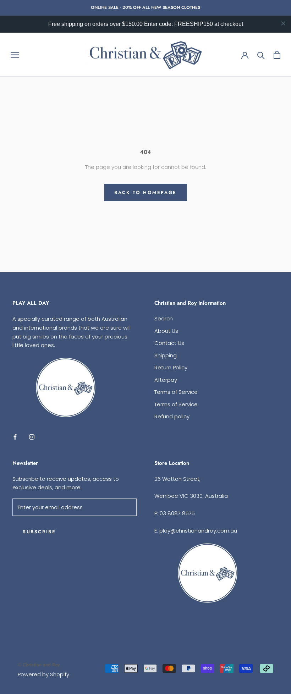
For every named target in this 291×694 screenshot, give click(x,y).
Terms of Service (176, 392)
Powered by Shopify (43, 674)
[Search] (261, 55)
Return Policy (170, 367)
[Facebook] (15, 436)
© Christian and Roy (39, 664)
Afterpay (165, 380)
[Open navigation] (15, 54)
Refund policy (172, 416)
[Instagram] (31, 436)
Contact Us (169, 343)
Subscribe (39, 531)
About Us (166, 331)
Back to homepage (145, 192)
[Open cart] (277, 55)
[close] (283, 23)
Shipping (165, 355)
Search (163, 318)
